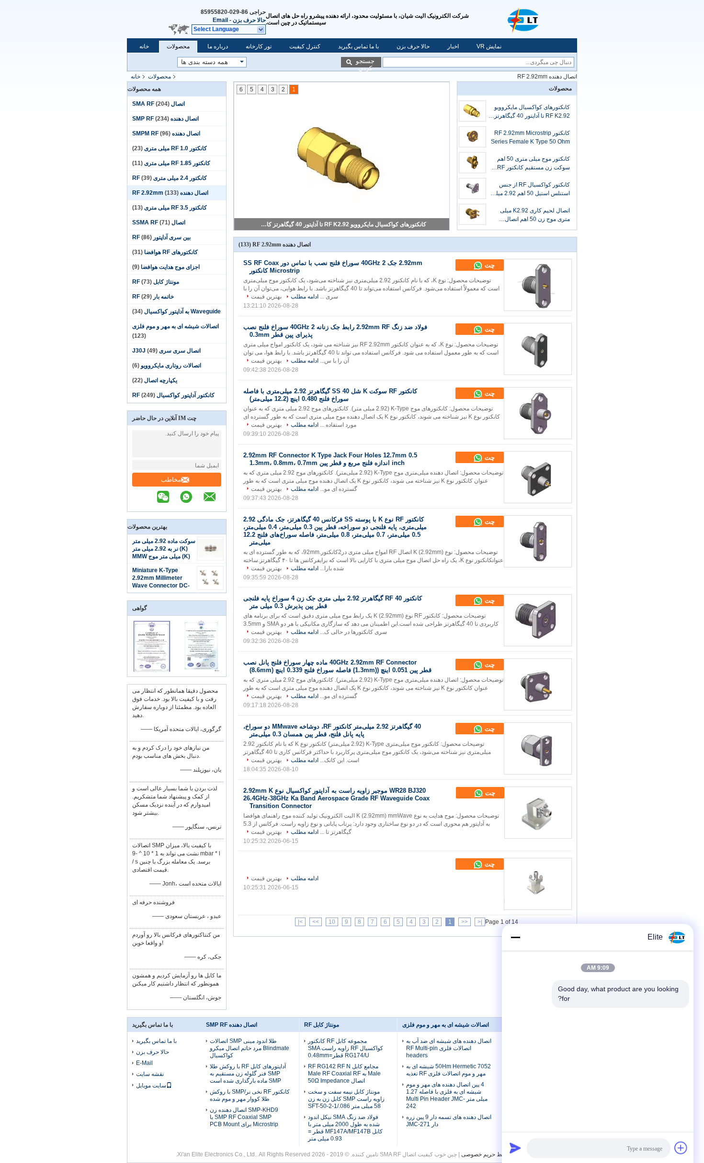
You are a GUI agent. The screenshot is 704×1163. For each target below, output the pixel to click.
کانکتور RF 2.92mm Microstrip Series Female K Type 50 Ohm (342, 224)
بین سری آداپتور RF (161, 237)
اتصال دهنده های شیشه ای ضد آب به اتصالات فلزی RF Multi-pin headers (448, 1048)
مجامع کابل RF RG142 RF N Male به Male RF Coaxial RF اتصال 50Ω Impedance (344, 1073)
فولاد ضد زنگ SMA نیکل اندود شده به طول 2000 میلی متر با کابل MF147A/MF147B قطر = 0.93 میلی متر (345, 1128)
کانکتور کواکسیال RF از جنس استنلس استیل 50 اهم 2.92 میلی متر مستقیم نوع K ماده (530, 189)
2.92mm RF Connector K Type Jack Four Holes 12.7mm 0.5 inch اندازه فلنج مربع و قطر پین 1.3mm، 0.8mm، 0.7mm (330, 459)
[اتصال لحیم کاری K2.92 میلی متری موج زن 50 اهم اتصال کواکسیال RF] (472, 214)
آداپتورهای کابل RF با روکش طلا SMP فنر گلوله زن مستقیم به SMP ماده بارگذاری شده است (248, 1073)
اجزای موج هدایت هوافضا (170, 267)
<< (464, 922)
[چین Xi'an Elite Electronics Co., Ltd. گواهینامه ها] (152, 670)
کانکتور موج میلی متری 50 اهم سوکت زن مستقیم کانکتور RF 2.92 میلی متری (533, 163)
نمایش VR (489, 46)
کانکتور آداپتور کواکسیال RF (173, 395)
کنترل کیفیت (304, 46)
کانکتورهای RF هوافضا (171, 252)
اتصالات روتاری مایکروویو (171, 365)
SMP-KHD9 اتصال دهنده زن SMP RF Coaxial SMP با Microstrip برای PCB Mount (244, 1117)
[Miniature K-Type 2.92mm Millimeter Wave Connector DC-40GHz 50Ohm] (210, 584)
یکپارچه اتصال (160, 380)
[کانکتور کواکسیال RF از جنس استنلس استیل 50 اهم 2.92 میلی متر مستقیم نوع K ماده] (472, 188)
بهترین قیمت (266, 296)
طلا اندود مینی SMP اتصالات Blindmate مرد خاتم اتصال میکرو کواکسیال (249, 1048)
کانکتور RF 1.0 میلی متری (175, 148)
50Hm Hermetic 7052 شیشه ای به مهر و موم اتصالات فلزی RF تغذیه (448, 1070)
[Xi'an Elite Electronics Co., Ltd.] (524, 19)
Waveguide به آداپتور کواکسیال (182, 311)
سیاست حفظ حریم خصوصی (495, 1154)
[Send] (515, 1147)
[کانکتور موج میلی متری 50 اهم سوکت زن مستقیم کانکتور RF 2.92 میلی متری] (472, 162)
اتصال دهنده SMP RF (231, 1024)
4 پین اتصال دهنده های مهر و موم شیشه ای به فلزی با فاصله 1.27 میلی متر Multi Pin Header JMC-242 (447, 1095)
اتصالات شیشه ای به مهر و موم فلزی (175, 326)
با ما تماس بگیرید (358, 46)
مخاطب (171, 479)
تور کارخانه (259, 46)
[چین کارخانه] (538, 884)
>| (300, 922)
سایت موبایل (151, 1085)
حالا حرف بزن (249, 20)
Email (220, 20)
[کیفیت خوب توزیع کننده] (249, 861)
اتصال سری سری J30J (166, 350)
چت (489, 265)
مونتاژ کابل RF (155, 281)
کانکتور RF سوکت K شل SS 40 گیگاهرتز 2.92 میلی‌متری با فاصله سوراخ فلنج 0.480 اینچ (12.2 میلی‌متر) (330, 395)
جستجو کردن (365, 62)
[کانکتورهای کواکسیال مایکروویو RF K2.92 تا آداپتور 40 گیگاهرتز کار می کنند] (472, 111)
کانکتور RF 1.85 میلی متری (177, 163)
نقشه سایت (150, 1074)
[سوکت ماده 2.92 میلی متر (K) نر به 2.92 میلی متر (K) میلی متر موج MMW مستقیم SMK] (210, 555)
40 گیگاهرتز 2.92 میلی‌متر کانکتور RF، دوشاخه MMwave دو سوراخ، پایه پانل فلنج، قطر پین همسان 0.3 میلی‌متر (332, 730)
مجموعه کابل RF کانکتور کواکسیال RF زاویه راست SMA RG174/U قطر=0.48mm (345, 1048)
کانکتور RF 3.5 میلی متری (175, 207)
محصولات (178, 46)
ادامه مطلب (304, 296)
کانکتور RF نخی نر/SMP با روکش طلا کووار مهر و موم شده (250, 1095)
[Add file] (681, 1147)
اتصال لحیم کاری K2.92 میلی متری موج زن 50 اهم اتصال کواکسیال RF (535, 215)
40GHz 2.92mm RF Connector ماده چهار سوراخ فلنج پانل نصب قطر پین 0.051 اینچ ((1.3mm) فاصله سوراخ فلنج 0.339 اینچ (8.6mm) (337, 666)
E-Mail (144, 1063)
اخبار (453, 46)
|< (479, 922)
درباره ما (217, 46)
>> (315, 922)
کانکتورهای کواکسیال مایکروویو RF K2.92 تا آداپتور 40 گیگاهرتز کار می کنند (532, 112)
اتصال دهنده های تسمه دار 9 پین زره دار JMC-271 (448, 1121)
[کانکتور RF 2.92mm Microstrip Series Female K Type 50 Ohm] (472, 136)
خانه (144, 46)
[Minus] (515, 937)
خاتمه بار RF (153, 296)
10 (332, 922)
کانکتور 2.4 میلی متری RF (169, 178)
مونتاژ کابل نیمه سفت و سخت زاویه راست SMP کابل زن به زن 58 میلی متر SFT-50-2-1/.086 (346, 1098)
